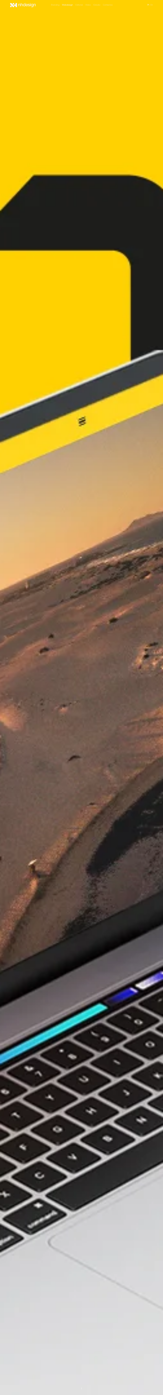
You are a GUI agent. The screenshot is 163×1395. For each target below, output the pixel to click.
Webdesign (67, 5)
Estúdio (96, 5)
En (151, 5)
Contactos (108, 5)
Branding (55, 5)
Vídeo (88, 5)
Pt (148, 5)
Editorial (79, 5)
